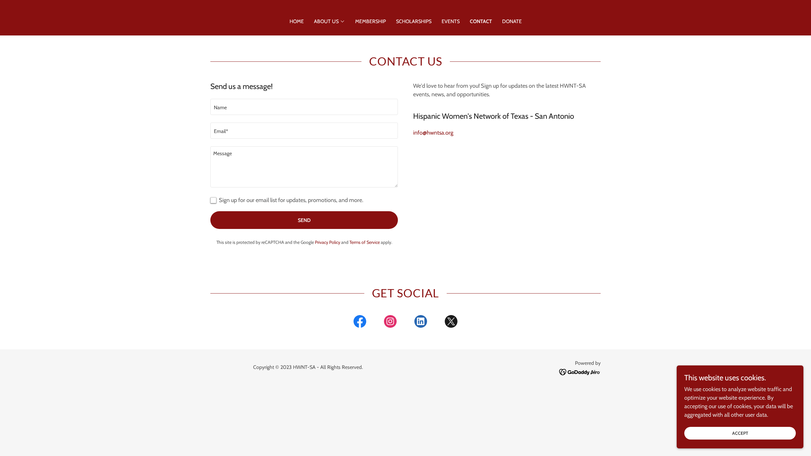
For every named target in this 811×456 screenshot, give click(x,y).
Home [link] (297, 21)
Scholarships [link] (413, 21)
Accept (740, 433)
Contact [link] (481, 21)
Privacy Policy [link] (327, 242)
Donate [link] (512, 21)
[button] (329, 21)
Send (304, 220)
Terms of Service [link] (364, 242)
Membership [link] (370, 21)
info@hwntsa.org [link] (433, 132)
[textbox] (304, 107)
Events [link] (451, 21)
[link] (360, 323)
